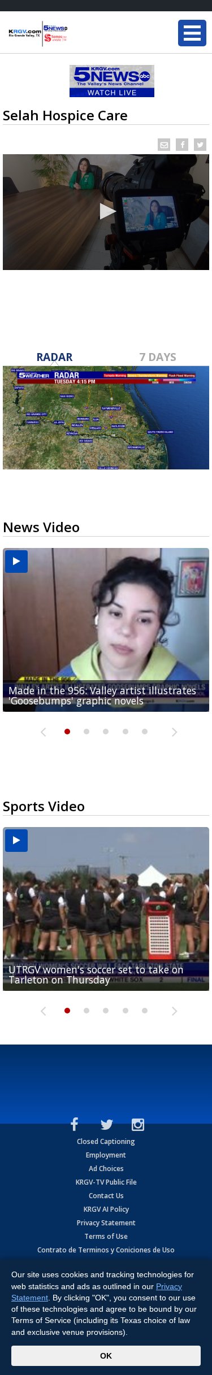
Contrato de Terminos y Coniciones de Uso (106, 1250)
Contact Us (106, 1195)
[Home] (76, 34)
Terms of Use (106, 1236)
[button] (106, 211)
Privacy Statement (106, 1223)
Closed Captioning (106, 1141)
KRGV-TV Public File (106, 1182)
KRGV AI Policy (106, 1209)
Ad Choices (106, 1168)
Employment (106, 1155)
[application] (106, 212)
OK (106, 1355)
